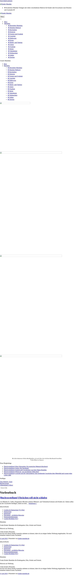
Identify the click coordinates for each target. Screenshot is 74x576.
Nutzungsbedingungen (11, 517)
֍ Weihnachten (13, 53)
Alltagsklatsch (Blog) (6, 485)
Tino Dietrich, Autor (6, 482)
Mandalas (7, 66)
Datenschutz (7, 512)
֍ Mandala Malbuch (14, 27)
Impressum (7, 513)
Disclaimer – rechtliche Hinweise (14, 515)
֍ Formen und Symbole (15, 34)
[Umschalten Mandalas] (33, 23)
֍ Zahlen (11, 55)
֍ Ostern (11, 44)
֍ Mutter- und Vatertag (15, 42)
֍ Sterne (11, 49)
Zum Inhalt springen (6, 1)
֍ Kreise (11, 40)
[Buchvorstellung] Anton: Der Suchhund (16, 468)
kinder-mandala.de (23, 538)
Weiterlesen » (33, 503)
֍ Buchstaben (12, 30)
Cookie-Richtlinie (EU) (11, 518)
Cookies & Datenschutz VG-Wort (14, 510)
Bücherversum (4, 483)
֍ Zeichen (11, 57)
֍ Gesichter (12, 36)
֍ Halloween (12, 38)
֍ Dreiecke (11, 32)
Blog (5, 22)
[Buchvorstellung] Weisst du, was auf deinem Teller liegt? (21, 472)
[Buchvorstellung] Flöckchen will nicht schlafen (23, 497)
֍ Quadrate (11, 47)
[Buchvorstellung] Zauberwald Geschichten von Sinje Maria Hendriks (25, 470)
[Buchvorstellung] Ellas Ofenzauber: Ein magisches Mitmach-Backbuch (26, 466)
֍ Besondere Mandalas (15, 25)
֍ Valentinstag (12, 51)
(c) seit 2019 (4, 538)
